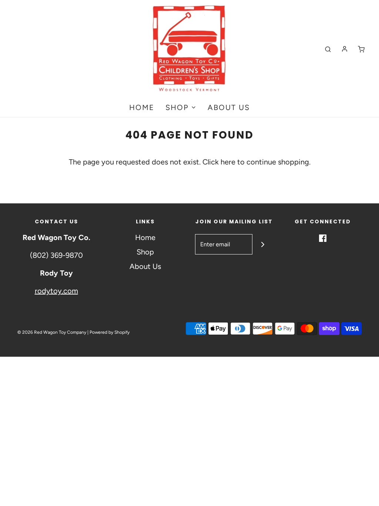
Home (141, 107)
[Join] (262, 244)
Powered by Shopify (110, 332)
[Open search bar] (328, 49)
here (228, 161)
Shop (145, 251)
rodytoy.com (56, 290)
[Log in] (344, 49)
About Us (229, 107)
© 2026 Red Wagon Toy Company (51, 332)
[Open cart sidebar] (361, 49)
